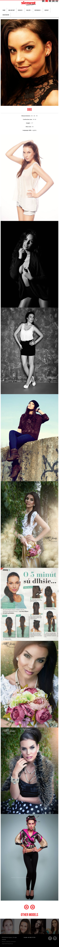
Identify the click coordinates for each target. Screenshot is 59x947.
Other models (29, 915)
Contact (46, 10)
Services (20, 10)
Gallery (28, 10)
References (38, 10)
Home (4, 10)
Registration (6, 15)
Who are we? (11, 10)
